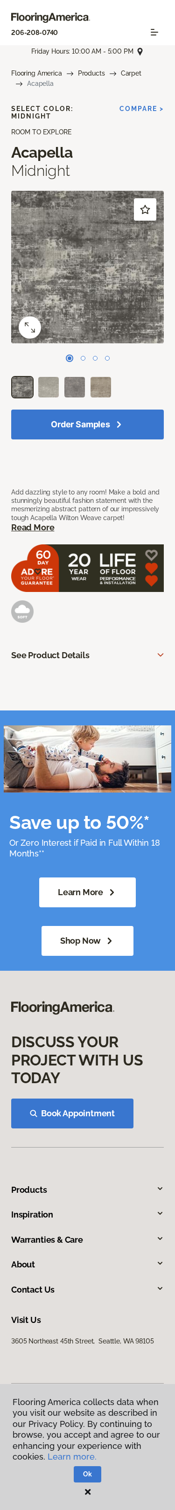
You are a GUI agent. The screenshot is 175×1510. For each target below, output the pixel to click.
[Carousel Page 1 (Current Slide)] (69, 358)
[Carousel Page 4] (107, 358)
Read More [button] (32, 527)
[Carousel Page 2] (83, 358)
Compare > (141, 108)
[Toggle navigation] (154, 32)
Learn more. (72, 1456)
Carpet (131, 73)
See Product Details (50, 655)
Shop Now (80, 941)
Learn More (80, 892)
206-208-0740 (34, 32)
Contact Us (33, 1289)
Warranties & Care (47, 1240)
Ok (87, 1474)
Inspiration (32, 1214)
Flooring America (36, 73)
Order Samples (80, 424)
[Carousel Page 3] (95, 358)
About (23, 1264)
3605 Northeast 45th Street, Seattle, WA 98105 (82, 1341)
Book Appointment (78, 1113)
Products (91, 73)
